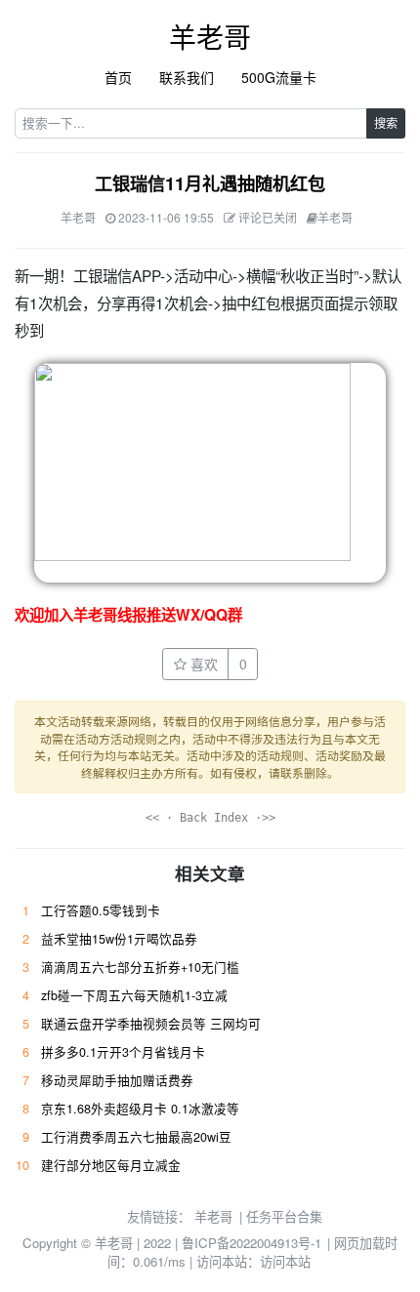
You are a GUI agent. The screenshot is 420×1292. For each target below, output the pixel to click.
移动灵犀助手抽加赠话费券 (117, 1080)
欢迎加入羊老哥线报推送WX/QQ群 (128, 615)
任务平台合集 (284, 1216)
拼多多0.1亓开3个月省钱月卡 (123, 1052)
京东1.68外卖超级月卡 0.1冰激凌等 (140, 1108)
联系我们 (186, 77)
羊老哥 (210, 36)
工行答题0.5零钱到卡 (100, 910)
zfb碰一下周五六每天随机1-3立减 (134, 995)
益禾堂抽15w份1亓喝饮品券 (119, 939)
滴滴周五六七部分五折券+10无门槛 (140, 967)
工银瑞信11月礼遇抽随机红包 (210, 183)
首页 (118, 77)
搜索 (386, 122)
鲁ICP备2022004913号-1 (251, 1242)
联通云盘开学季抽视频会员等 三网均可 (151, 1023)
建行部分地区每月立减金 (111, 1165)
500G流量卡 (278, 77)
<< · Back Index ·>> (210, 818)
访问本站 (285, 1261)
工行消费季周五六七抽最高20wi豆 (136, 1137)
